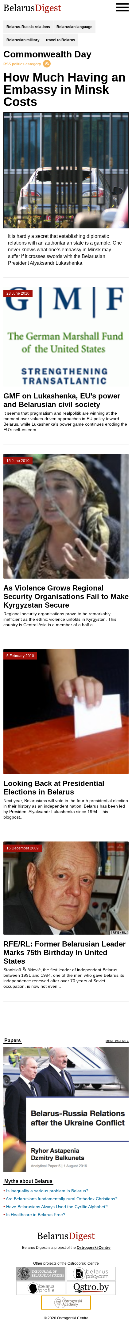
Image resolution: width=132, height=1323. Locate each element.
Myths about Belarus (28, 1181)
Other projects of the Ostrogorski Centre (66, 1263)
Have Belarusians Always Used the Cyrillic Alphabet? (57, 1206)
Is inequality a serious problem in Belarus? (47, 1190)
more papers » (117, 1041)
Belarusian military (23, 40)
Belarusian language (74, 27)
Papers (12, 1040)
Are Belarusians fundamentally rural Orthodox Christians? (62, 1198)
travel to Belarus (60, 40)
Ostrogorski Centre (94, 1247)
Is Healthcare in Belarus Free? (35, 1214)
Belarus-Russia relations (28, 27)
